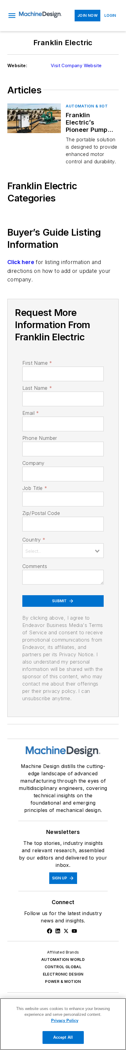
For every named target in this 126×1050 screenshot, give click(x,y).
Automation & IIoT (87, 106)
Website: (17, 65)
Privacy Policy (64, 1020)
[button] (12, 15)
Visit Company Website (76, 65)
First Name (37, 363)
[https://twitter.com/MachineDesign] (66, 931)
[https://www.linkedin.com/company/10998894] (58, 931)
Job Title (34, 488)
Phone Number (39, 438)
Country (33, 540)
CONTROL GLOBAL (63, 967)
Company (33, 463)
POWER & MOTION (63, 981)
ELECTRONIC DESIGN (63, 974)
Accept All (63, 1037)
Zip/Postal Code (41, 513)
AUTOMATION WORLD (63, 959)
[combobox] (63, 550)
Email (30, 413)
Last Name (37, 388)
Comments (34, 566)
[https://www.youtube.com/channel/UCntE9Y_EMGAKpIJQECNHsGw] (74, 931)
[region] (63, 1024)
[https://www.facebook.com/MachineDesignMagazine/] (49, 931)
